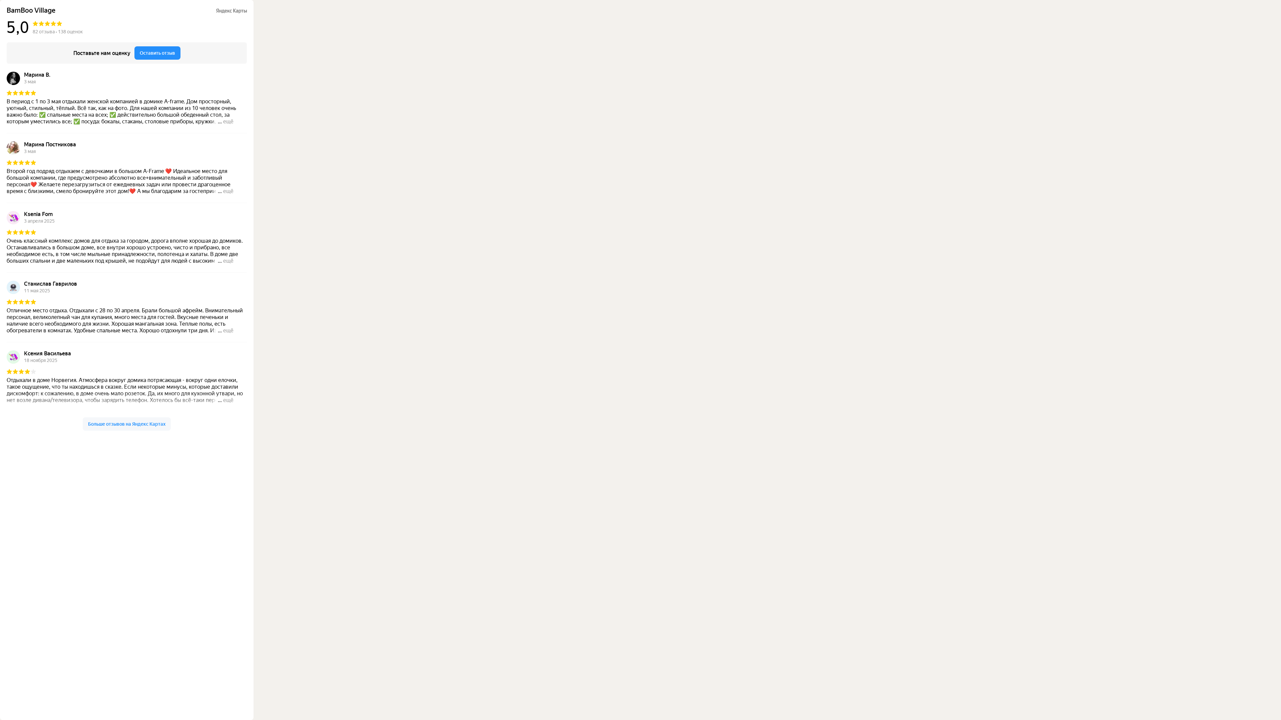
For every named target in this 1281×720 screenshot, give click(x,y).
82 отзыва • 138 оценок (58, 31)
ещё (228, 121)
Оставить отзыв (157, 53)
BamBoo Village (31, 10)
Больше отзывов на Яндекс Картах (126, 424)
